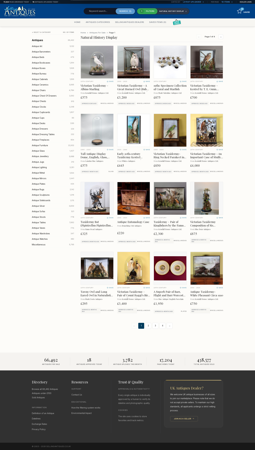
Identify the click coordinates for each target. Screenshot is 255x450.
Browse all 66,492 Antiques (45, 389)
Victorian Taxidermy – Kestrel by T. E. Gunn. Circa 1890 (204, 89)
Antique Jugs (53, 162)
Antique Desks (53, 123)
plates (184, 311)
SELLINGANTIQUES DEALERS (129, 22)
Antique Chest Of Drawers (53, 96)
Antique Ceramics (53, 85)
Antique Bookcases (53, 63)
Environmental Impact (81, 413)
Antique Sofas (53, 211)
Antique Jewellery (53, 156)
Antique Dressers (53, 129)
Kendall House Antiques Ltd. (97, 93)
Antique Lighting (53, 167)
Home (83, 32)
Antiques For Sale (97, 32)
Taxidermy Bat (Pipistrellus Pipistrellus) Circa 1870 (96, 225)
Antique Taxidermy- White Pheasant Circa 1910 (206, 293)
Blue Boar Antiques (203, 229)
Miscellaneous (53, 244)
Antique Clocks (53, 107)
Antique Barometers (53, 52)
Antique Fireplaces (53, 140)
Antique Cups (53, 118)
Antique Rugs (53, 189)
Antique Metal (53, 173)
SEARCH (123, 11)
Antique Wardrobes (53, 233)
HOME (77, 22)
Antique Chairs (53, 90)
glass (110, 171)
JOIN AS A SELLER (183, 419)
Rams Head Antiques (93, 229)
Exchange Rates (39, 424)
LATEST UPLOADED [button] (192, 2)
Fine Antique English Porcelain (170, 299)
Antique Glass (53, 151)
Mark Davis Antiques (93, 299)
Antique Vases (53, 228)
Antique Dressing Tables (53, 134)
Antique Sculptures (53, 195)
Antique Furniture (53, 145)
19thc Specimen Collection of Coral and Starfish (170, 87)
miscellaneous (107, 103)
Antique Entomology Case (133, 222)
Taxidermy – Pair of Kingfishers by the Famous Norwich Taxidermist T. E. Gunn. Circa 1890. (170, 227)
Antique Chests (53, 101)
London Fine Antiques (94, 161)
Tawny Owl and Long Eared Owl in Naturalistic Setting (96, 295)
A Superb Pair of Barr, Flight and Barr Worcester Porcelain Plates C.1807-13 (170, 295)
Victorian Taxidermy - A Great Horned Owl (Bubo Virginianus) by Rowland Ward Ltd (132, 91)
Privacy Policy (39, 429)
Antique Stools (53, 217)
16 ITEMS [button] (226, 2)
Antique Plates (53, 184)
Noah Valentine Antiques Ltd (170, 93)
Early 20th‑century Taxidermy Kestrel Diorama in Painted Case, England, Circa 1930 (133, 159)
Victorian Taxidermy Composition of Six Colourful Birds (203, 225)
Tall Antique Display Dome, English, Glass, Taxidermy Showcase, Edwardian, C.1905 (94, 159)
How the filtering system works (85, 408)
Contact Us (76, 395)
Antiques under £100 (41, 393)
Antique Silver (53, 206)
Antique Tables (53, 222)
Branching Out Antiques (132, 225)
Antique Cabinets (53, 79)
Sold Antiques (38, 397)
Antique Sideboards (53, 200)
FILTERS (148, 11)
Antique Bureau (53, 73)
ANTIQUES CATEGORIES (98, 22)
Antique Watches (53, 239)
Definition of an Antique (43, 413)
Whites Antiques (128, 161)
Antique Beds (53, 57)
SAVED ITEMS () (157, 22)
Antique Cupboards (53, 112)
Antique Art (53, 46)
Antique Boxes (53, 68)
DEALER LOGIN (245, 2)
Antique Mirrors (53, 178)
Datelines (36, 418)
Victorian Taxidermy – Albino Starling (94, 87)
